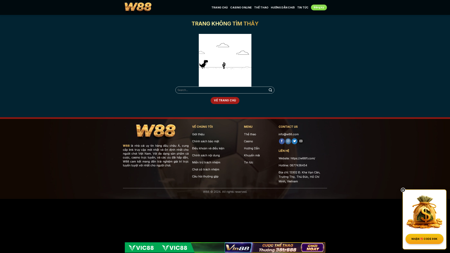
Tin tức (302, 7)
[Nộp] (270, 90)
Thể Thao (261, 7)
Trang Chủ (219, 7)
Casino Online (241, 7)
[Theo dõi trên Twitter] (294, 141)
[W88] (138, 7)
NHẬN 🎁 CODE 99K (424, 238)
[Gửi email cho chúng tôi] (301, 141)
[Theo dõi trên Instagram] (288, 141)
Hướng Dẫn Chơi (283, 7)
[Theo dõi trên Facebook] (282, 141)
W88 (126, 145)
